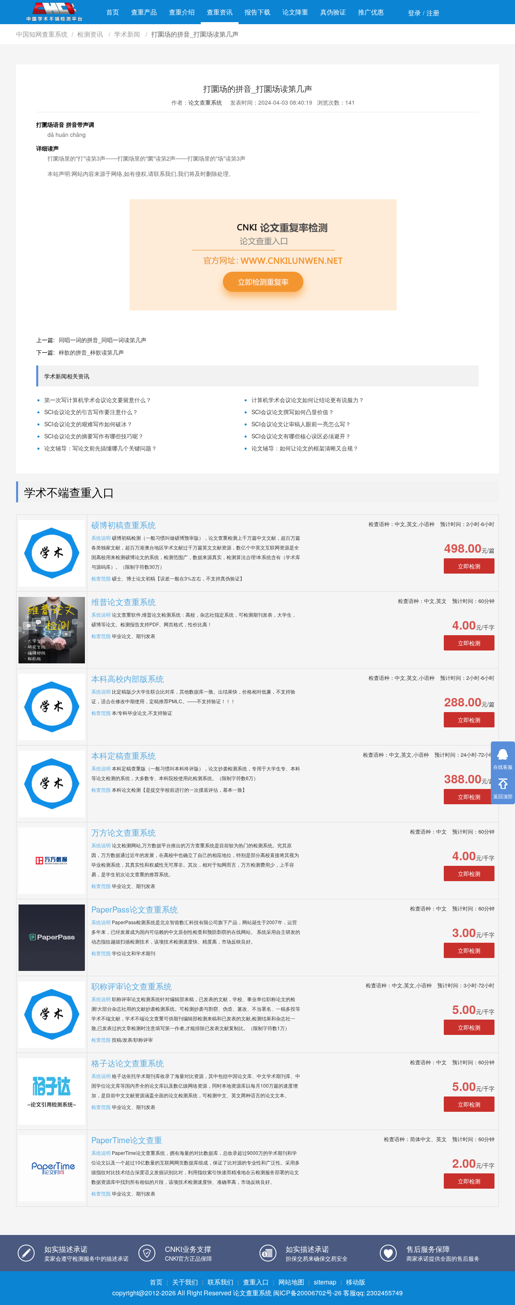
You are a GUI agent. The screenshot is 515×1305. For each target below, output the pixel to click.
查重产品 (144, 12)
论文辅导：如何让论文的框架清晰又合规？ (304, 448)
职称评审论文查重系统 (131, 986)
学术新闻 (128, 34)
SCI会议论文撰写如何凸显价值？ (292, 412)
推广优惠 (371, 12)
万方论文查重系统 (123, 832)
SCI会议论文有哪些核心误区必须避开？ (301, 436)
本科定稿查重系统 (123, 755)
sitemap (325, 1281)
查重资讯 (220, 12)
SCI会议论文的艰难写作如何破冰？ (88, 424)
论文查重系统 (205, 102)
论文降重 (295, 12)
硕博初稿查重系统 (123, 525)
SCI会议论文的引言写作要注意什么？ (91, 412)
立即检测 (469, 566)
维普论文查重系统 (123, 601)
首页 (112, 12)
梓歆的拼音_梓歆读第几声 (91, 352)
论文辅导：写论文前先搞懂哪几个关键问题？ (100, 448)
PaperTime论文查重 (126, 1140)
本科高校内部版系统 (127, 678)
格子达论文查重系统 (127, 1063)
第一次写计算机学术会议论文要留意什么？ (97, 400)
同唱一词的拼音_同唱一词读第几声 (102, 340)
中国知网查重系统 (42, 34)
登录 (414, 12)
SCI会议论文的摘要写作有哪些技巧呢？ (94, 436)
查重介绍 (182, 12)
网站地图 (291, 1281)
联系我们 (220, 1281)
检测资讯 (91, 34)
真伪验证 (333, 12)
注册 (432, 12)
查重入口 (256, 1281)
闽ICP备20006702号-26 (307, 1292)
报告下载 (257, 12)
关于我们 (185, 1281)
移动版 (355, 1281)
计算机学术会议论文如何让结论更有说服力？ (307, 400)
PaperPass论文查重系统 (134, 909)
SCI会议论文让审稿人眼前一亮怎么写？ (301, 424)
